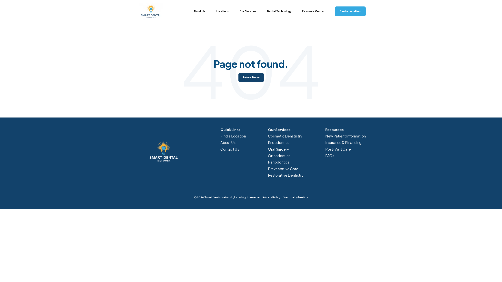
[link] (151, 11)
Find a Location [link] (350, 11)
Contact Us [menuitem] (229, 149)
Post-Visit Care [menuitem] (338, 149)
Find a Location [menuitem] (233, 136)
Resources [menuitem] (334, 129)
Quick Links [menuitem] (230, 129)
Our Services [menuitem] (279, 129)
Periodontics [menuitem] (278, 162)
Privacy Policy (271, 197)
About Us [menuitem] (228, 142)
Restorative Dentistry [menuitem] (285, 175)
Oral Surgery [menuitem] (278, 149)
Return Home (251, 77)
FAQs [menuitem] (329, 155)
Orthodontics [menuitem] (279, 155)
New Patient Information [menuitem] (345, 136)
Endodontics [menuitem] (278, 142)
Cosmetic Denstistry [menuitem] (285, 136)
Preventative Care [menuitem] (283, 168)
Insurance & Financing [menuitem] (343, 142)
